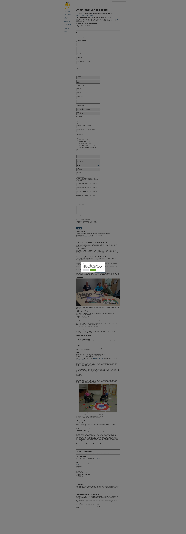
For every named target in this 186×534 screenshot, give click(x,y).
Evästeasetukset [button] (86, 269)
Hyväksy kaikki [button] (93, 269)
